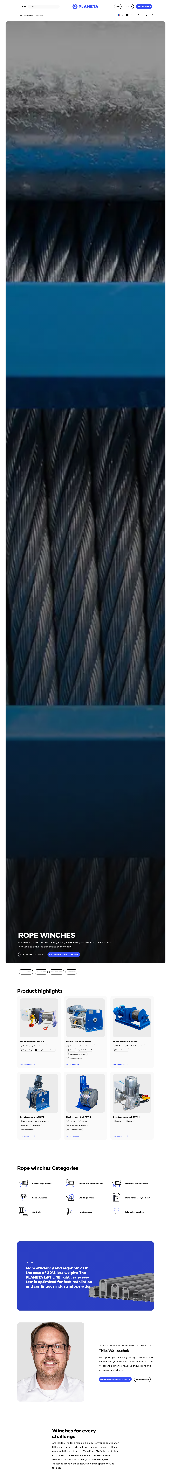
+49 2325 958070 (142, 1379)
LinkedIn (151, 15)
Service (129, 6)
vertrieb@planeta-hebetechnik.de (115, 1379)
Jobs (118, 6)
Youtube (131, 15)
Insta (141, 15)
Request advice (144, 6)
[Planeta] (85, 6)
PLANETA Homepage (26, 15)
